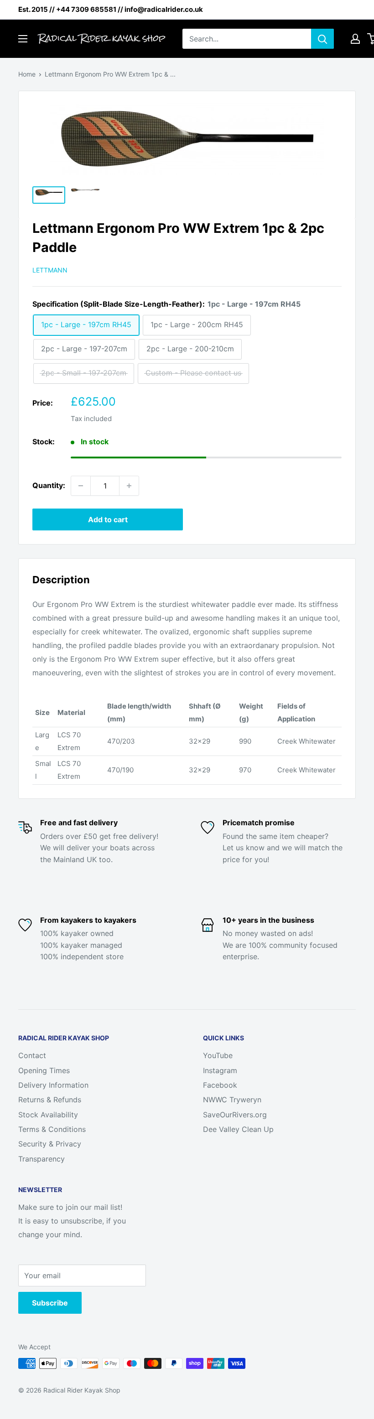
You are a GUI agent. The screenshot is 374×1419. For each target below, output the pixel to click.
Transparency (41, 1158)
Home (27, 74)
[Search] (322, 39)
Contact (32, 1055)
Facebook (220, 1085)
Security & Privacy (49, 1143)
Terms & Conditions (52, 1129)
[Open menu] (22, 38)
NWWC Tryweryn (232, 1099)
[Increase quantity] (129, 485)
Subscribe (50, 1302)
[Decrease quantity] (80, 485)
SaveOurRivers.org (235, 1114)
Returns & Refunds (49, 1099)
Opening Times (44, 1070)
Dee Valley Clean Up (238, 1129)
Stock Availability (48, 1114)
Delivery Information (53, 1085)
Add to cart (108, 519)
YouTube (218, 1055)
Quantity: (48, 485)
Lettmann (50, 270)
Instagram (220, 1070)
